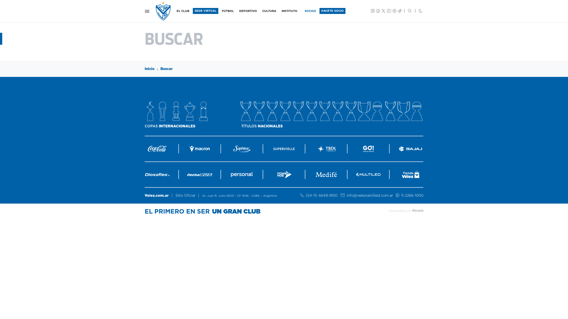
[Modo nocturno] (417, 11)
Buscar (166, 69)
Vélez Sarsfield (163, 11)
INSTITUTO (289, 11)
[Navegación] (147, 11)
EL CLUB (183, 11)
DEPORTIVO (248, 11)
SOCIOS (310, 11)
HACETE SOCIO (332, 11)
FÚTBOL (228, 11)
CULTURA (269, 11)
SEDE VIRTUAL (206, 11)
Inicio (150, 69)
